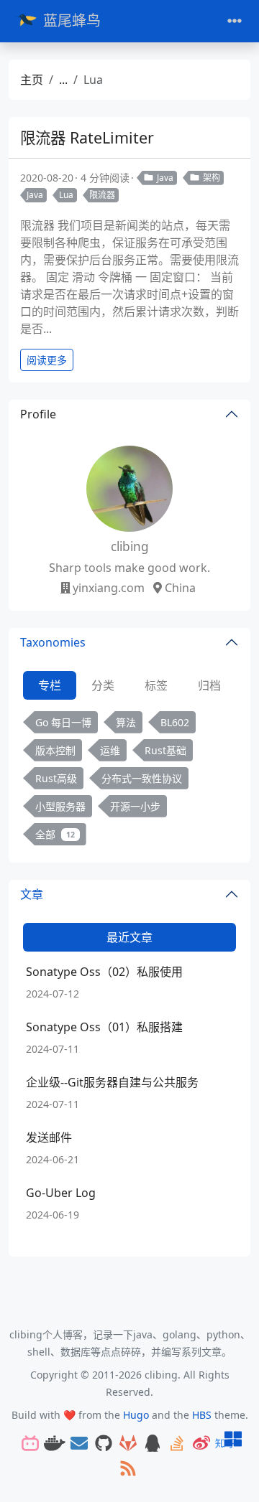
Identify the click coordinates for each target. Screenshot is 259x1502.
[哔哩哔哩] (30, 1444)
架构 (211, 178)
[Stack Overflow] (177, 1444)
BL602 (174, 722)
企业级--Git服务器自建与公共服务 (112, 1082)
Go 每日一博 (63, 722)
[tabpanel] (129, 781)
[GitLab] (128, 1444)
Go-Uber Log (61, 1193)
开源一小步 (135, 806)
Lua (66, 195)
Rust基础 (165, 750)
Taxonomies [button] (53, 642)
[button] (233, 1440)
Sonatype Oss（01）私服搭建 (104, 1027)
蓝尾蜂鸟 (72, 20)
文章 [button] (31, 894)
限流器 (102, 195)
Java (165, 178)
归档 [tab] (209, 685)
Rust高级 (56, 778)
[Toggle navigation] (234, 21)
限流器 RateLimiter (87, 137)
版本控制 (55, 750)
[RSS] (128, 1469)
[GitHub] (103, 1444)
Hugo (136, 1415)
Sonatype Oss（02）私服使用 (104, 972)
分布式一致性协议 (141, 778)
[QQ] (152, 1444)
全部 (55, 834)
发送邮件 (49, 1137)
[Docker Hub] (54, 1444)
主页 (31, 80)
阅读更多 (47, 360)
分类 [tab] (102, 685)
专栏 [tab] (49, 685)
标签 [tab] (156, 685)
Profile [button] (38, 414)
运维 (110, 750)
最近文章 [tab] (129, 937)
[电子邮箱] (79, 1444)
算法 (126, 722)
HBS (202, 1415)
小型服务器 (60, 806)
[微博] (201, 1444)
